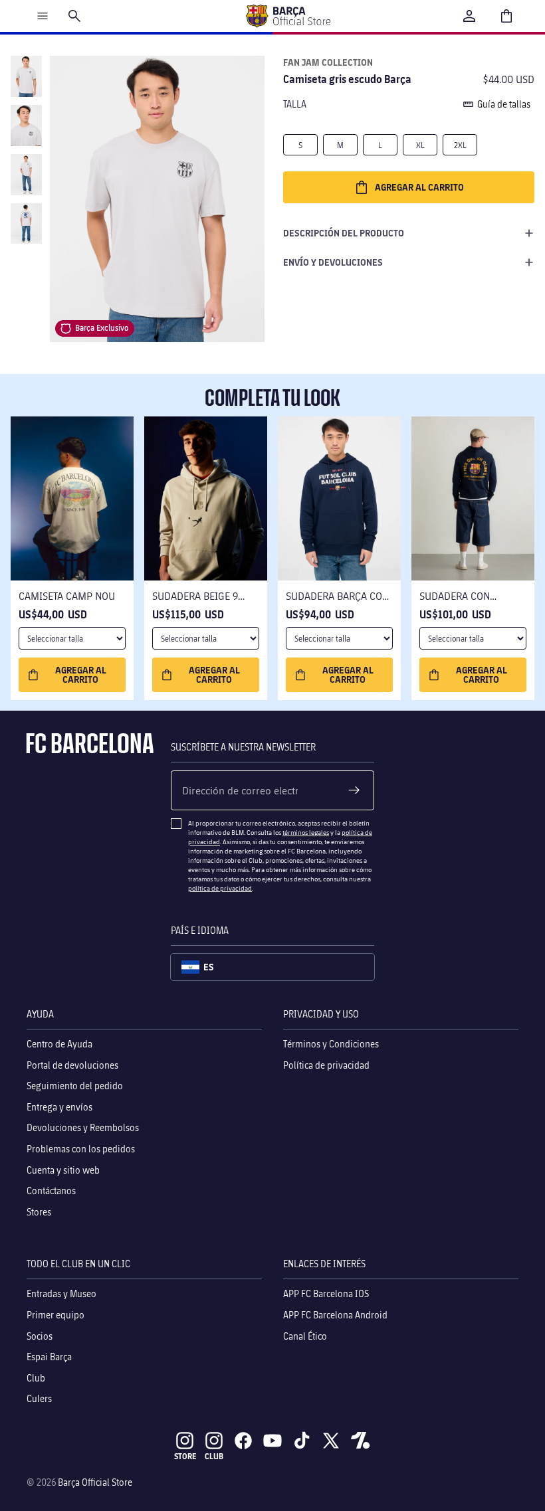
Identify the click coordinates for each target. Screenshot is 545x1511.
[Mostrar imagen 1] (26, 76)
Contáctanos (51, 1190)
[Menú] (42, 16)
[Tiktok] (301, 1440)
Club (36, 1377)
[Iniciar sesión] (469, 16)
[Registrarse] (354, 790)
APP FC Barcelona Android (335, 1314)
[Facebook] (243, 1440)
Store (185, 1456)
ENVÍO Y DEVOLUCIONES (333, 262)
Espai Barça (49, 1356)
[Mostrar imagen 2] (26, 125)
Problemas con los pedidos (81, 1148)
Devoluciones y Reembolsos (83, 1127)
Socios (40, 1336)
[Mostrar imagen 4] (26, 223)
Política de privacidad (326, 1065)
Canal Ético (305, 1336)
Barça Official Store (95, 1482)
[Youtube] (272, 1440)
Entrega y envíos (59, 1106)
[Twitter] (331, 1440)
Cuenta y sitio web (63, 1170)
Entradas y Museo (61, 1293)
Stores (39, 1211)
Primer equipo (55, 1314)
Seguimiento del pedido (75, 1085)
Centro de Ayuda (59, 1043)
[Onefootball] (360, 1440)
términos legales (305, 832)
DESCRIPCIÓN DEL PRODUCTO (343, 232)
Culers (39, 1398)
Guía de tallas (503, 104)
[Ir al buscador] (74, 16)
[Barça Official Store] (287, 16)
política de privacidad (220, 888)
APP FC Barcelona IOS (326, 1293)
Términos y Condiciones (331, 1043)
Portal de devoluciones (72, 1065)
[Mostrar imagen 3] (26, 174)
